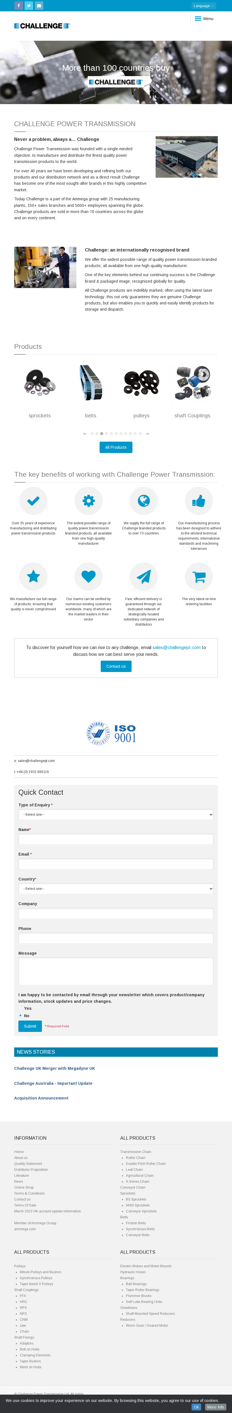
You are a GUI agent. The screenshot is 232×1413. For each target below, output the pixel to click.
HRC (23, 1302)
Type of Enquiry (35, 805)
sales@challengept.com (176, 647)
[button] (17, 72)
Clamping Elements (35, 1355)
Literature (21, 1176)
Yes (28, 1008)
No (26, 1015)
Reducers (127, 1320)
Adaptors (26, 1343)
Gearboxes (128, 1308)
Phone (24, 928)
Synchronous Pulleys (36, 1278)
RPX (23, 1308)
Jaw (23, 1326)
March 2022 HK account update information (47, 1211)
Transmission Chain (135, 1152)
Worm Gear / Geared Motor (147, 1326)
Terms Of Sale (25, 1205)
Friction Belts (136, 1223)
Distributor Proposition (31, 1170)
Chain (24, 1331)
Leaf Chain (134, 1170)
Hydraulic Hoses (133, 1272)
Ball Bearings (136, 1284)
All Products (116, 447)
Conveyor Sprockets (141, 1211)
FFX (23, 1296)
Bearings (127, 1278)
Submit (30, 1026)
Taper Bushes (30, 1361)
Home (19, 1152)
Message (27, 953)
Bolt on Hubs (29, 1349)
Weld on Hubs (30, 1367)
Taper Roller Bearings (142, 1290)
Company (27, 903)
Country (27, 879)
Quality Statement (28, 1164)
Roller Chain (135, 1158)
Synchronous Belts (140, 1229)
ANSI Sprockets (138, 1205)
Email (25, 854)
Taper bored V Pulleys (36, 1284)
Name (24, 829)
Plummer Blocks (138, 1296)
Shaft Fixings (24, 1337)
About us (20, 1158)
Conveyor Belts (137, 1235)
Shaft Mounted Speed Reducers (150, 1314)
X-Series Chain (137, 1182)
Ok (196, 1407)
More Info (215, 1407)
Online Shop (23, 1187)
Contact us (116, 666)
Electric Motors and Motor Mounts (145, 1266)
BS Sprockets (136, 1199)
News (18, 1182)
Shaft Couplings (26, 1290)
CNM (24, 1320)
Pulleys (19, 1266)
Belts (124, 1217)
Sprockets (127, 1193)
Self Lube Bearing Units (144, 1302)
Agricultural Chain (140, 1176)
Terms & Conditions (29, 1193)
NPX (23, 1314)
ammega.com (25, 1229)
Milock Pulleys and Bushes (40, 1272)
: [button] (202, 6)
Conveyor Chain (132, 1187)
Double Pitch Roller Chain (146, 1164)
